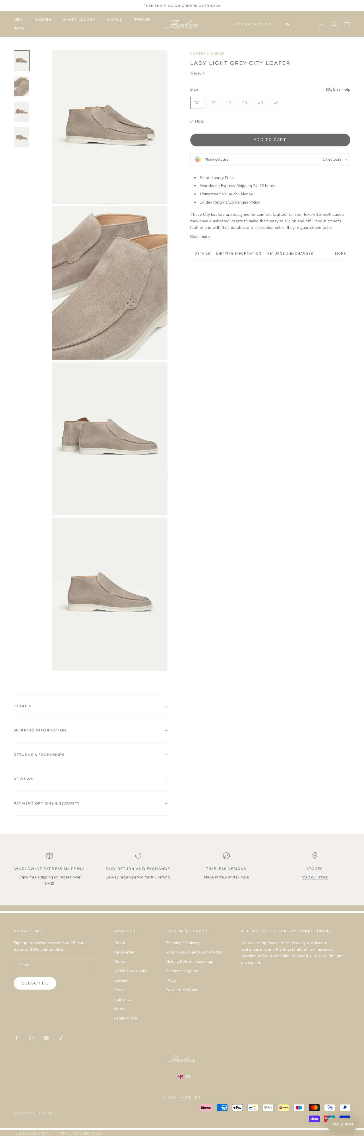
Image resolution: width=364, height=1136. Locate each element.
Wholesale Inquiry (130, 971)
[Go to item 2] (22, 86)
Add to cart (270, 139)
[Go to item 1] (22, 60)
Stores (142, 19)
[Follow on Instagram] (31, 1038)
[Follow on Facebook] (16, 1038)
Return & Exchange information (194, 952)
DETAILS (202, 254)
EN (287, 24)
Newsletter (124, 952)
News (119, 1008)
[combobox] (296, 24)
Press (119, 989)
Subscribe (35, 983)
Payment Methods (182, 989)
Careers (121, 980)
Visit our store (315, 877)
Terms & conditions (32, 1133)
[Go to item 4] (22, 137)
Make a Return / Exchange (189, 961)
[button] (342, 1124)
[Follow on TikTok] (61, 1038)
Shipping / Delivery (183, 943)
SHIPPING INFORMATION (238, 254)
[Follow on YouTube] (46, 1038)
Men (18, 19)
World (115, 19)
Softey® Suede (207, 53)
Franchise (123, 999)
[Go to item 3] (22, 112)
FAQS (171, 980)
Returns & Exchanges (290, 254)
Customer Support (182, 971)
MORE (340, 254)
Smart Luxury (79, 19)
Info (19, 28)
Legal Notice (125, 1018)
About (119, 943)
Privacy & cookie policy (80, 1133)
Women (42, 19)
